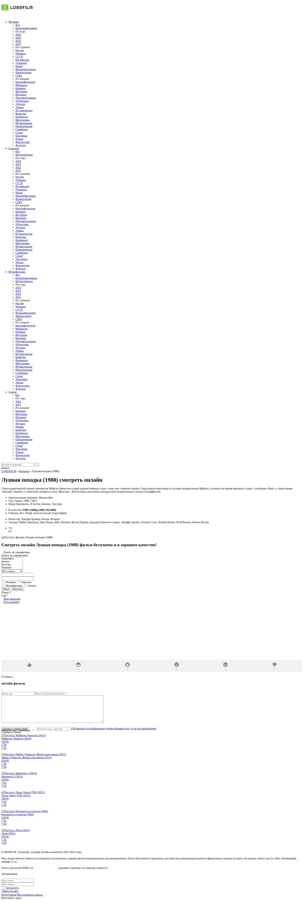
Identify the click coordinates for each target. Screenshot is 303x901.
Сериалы (13, 148)
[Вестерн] (12, 564)
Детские (20, 104)
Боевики (20, 88)
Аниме (12, 391)
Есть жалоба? (11, 601)
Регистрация (8, 894)
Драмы (19, 107)
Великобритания (25, 69)
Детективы (22, 100)
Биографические (25, 81)
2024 (18, 34)
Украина (20, 53)
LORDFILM (8, 471)
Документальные (25, 97)
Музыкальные (23, 123)
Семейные (21, 129)
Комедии (20, 113)
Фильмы (13, 21)
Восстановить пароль (30, 894)
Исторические (23, 110)
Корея (18, 66)
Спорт (19, 132)
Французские (23, 72)
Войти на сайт (10, 891)
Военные (20, 94)
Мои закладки (12, 598)
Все (17, 25)
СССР (19, 56)
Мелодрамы (22, 119)
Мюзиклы (21, 85)
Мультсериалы (24, 154)
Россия (19, 50)
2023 (18, 37)
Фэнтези (20, 145)
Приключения (23, 126)
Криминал (21, 116)
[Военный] (12, 567)
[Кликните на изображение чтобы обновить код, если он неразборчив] (113, 728)
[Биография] (12, 558)
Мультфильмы (16, 271)
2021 (18, 44)
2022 (18, 40)
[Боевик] (12, 561)
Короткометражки (26, 28)
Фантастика (22, 142)
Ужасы (19, 138)
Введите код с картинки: (16, 730)
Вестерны (21, 91)
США (18, 75)
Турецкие (21, 63)
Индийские (22, 59)
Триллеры (21, 135)
